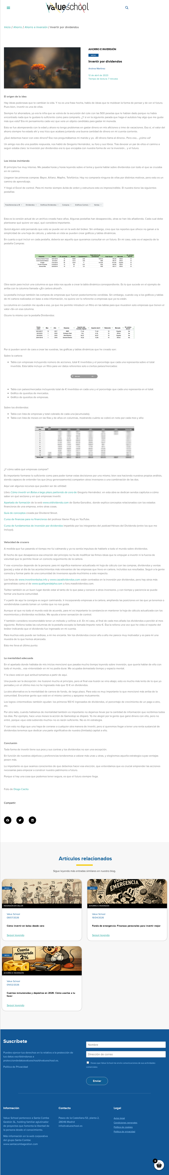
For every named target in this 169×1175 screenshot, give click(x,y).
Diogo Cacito (21, 789)
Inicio (7, 27)
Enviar (97, 1081)
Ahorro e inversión (36, 27)
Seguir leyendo (15, 935)
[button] (8, 7)
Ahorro (17, 27)
